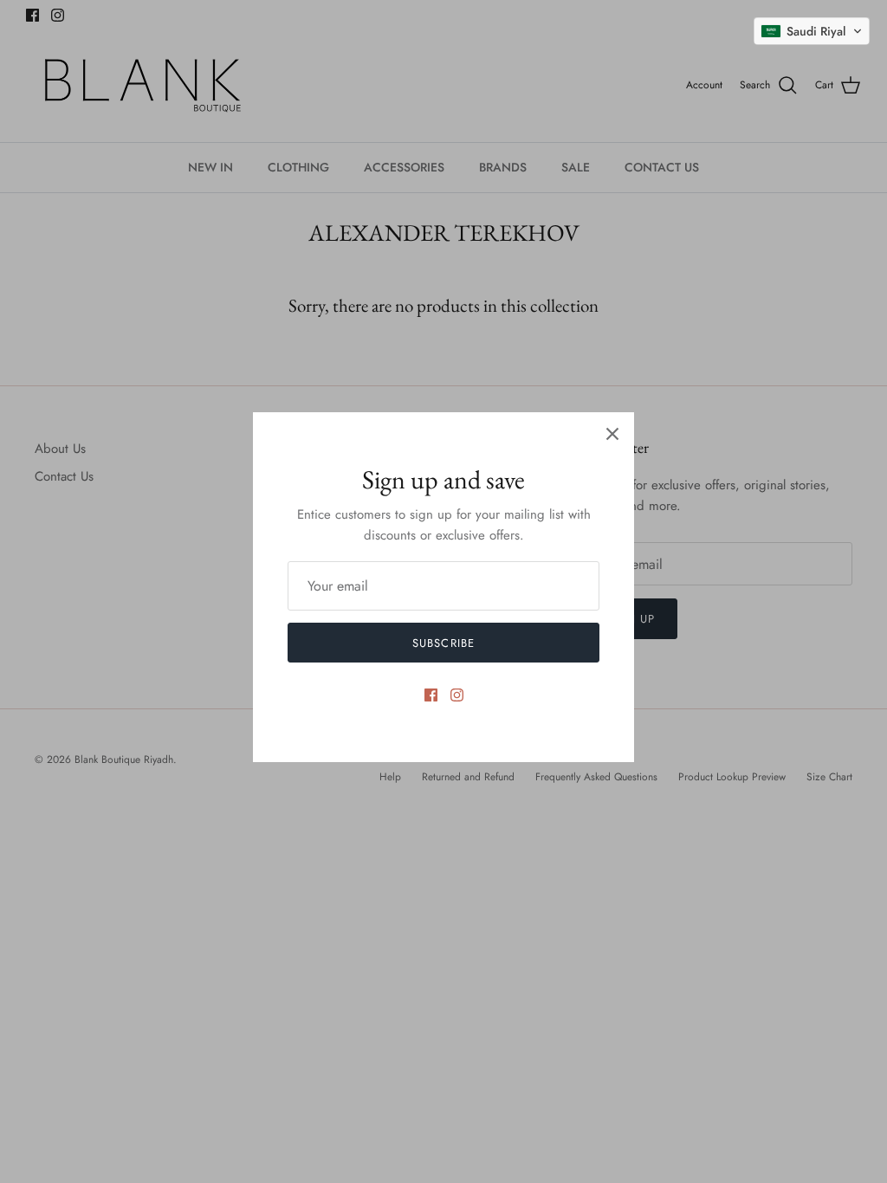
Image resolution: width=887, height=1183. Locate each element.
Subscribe (443, 643)
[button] (812, 31)
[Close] (612, 434)
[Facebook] (430, 694)
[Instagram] (456, 694)
